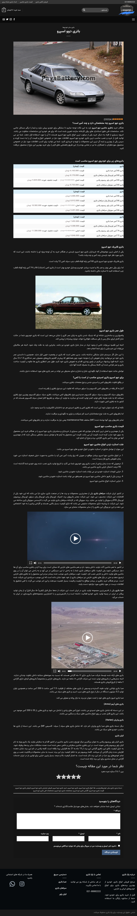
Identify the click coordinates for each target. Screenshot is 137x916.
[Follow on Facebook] (14, 19)
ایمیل (81, 833)
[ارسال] (84, 10)
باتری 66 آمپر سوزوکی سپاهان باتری (110, 210)
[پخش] (120, 563)
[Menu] (133, 19)
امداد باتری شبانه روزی (9, 2)
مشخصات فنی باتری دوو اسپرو (43, 790)
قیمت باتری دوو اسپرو (96, 790)
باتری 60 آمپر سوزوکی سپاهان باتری (110, 185)
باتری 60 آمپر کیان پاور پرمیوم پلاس (110, 180)
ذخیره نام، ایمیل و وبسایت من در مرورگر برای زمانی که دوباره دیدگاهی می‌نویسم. (84, 846)
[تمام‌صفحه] (30, 563)
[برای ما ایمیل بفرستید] (4, 19)
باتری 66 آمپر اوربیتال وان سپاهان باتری (109, 200)
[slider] (77, 563)
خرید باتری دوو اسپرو (60, 788)
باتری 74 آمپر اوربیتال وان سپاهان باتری (109, 226)
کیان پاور (62, 894)
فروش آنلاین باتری (42, 2)
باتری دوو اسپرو (73, 788)
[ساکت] (35, 563)
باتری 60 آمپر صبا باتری (115, 170)
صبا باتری (62, 882)
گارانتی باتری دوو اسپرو (80, 790)
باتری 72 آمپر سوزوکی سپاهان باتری (110, 235)
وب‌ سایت (45, 833)
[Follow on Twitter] (7, 19)
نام (118, 833)
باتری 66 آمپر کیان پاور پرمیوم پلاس (110, 205)
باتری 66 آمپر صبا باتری (115, 196)
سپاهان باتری (60, 888)
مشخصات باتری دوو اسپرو (63, 790)
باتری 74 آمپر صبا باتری (115, 221)
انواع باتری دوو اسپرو (86, 788)
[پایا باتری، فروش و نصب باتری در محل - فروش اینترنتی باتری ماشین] (124, 10)
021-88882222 (94, 891)
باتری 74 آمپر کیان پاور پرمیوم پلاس (110, 230)
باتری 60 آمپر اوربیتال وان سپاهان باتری (109, 175)
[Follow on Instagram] (11, 19)
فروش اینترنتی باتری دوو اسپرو (41, 788)
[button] (75, 538)
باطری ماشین (107, 128)
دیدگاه (117, 810)
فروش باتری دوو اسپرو (23, 788)
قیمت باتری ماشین (26, 2)
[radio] (78, 777)
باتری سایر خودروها (68, 27)
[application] (75, 539)
